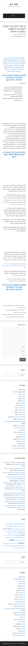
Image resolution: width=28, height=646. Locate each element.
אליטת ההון (19, 526)
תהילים (19, 547)
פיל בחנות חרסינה (22, 540)
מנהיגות (9, 533)
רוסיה (24, 545)
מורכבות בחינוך (21, 419)
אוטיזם (23, 396)
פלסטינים (16, 540)
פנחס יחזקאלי (21, 439)
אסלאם (23, 529)
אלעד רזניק (13, 526)
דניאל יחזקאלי (21, 408)
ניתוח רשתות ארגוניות (8, 535)
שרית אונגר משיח (20, 448)
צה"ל (13, 543)
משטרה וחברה (21, 428)
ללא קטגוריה (21, 410)
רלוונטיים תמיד (22, 307)
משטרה (22, 535)
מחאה (15, 533)
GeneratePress (6, 643)
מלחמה (12, 533)
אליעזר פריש (20, 310)
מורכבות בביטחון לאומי (19, 417)
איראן (13, 524)
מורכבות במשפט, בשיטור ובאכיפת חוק (14, 305)
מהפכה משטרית (21, 533)
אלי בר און (8, 524)
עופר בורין (19, 537)
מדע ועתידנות (21, 412)
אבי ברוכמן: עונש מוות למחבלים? (15, 317)
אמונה (23, 398)
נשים (23, 430)
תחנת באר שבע (18, 312)
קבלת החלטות (9, 543)
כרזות (5, 531)
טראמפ (14, 531)
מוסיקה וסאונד (21, 414)
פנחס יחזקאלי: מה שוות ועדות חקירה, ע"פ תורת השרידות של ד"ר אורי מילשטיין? (15, 478)
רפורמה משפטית (13, 545)
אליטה (24, 526)
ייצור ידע (14, 4)
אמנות (23, 401)
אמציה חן (7, 526)
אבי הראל (18, 524)
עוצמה (14, 537)
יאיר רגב (11, 531)
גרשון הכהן (22, 403)
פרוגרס (16, 543)
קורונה (23, 443)
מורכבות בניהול (21, 425)
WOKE (23, 524)
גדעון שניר (14, 529)
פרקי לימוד (22, 441)
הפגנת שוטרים (13, 310)
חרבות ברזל (19, 531)
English (20, 389)
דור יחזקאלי (22, 405)
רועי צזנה (20, 545)
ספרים (23, 434)
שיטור (7, 545)
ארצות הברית (19, 529)
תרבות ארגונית (14, 547)
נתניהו (23, 537)
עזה (12, 537)
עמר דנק (9, 537)
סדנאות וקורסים (21, 432)
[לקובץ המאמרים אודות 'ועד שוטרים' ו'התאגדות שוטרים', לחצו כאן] (14, 77)
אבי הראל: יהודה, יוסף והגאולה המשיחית (13, 314)
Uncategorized (17, 392)
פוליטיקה (22, 437)
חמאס (24, 531)
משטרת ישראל (16, 535)
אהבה (23, 394)
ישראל (7, 531)
